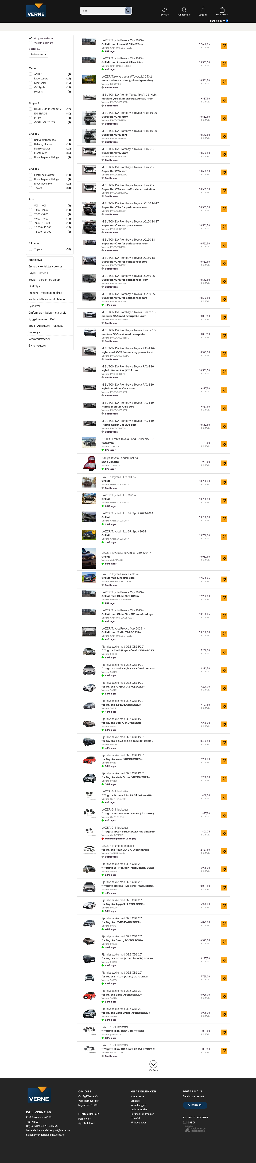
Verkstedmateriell (39, 339)
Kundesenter (138, 1096)
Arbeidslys (35, 260)
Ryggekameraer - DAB (42, 319)
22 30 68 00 (189, 1122)
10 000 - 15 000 (42, 227)
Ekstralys (34, 286)
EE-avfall (135, 1118)
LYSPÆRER (40, 118)
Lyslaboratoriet (139, 1109)
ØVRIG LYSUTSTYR (44, 122)
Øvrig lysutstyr (37, 345)
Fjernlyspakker (42, 148)
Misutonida (40, 83)
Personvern (84, 1118)
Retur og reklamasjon (142, 1113)
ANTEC (38, 74)
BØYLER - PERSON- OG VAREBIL (49, 109)
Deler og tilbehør (43, 144)
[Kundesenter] (184, 10)
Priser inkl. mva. (217, 21)
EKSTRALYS (41, 113)
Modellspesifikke (43, 183)
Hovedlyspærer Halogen (47, 157)
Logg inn (203, 10)
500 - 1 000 (40, 205)
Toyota (38, 188)
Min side (135, 1100)
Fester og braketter (44, 175)
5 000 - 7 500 (41, 218)
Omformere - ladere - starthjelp (47, 312)
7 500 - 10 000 (42, 223)
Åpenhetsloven (86, 1123)
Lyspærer (34, 306)
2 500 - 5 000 (41, 214)
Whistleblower (138, 1122)
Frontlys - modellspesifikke (45, 292)
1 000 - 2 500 (41, 210)
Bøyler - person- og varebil (45, 279)
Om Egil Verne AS (88, 1096)
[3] (153, 1064)
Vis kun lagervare (43, 42)
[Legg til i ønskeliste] (224, 46)
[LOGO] (39, 1095)
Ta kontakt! (195, 1105)
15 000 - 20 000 (42, 231)
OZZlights (39, 87)
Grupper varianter (44, 38)
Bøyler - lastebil (38, 273)
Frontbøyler (40, 153)
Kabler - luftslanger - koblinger (47, 299)
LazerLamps (41, 78)
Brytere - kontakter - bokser (45, 266)
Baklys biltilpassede (45, 140)
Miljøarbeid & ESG (88, 1105)
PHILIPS (38, 91)
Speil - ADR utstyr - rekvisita (46, 325)
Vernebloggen (138, 1105)
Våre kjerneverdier (88, 1100)
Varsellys (34, 332)
